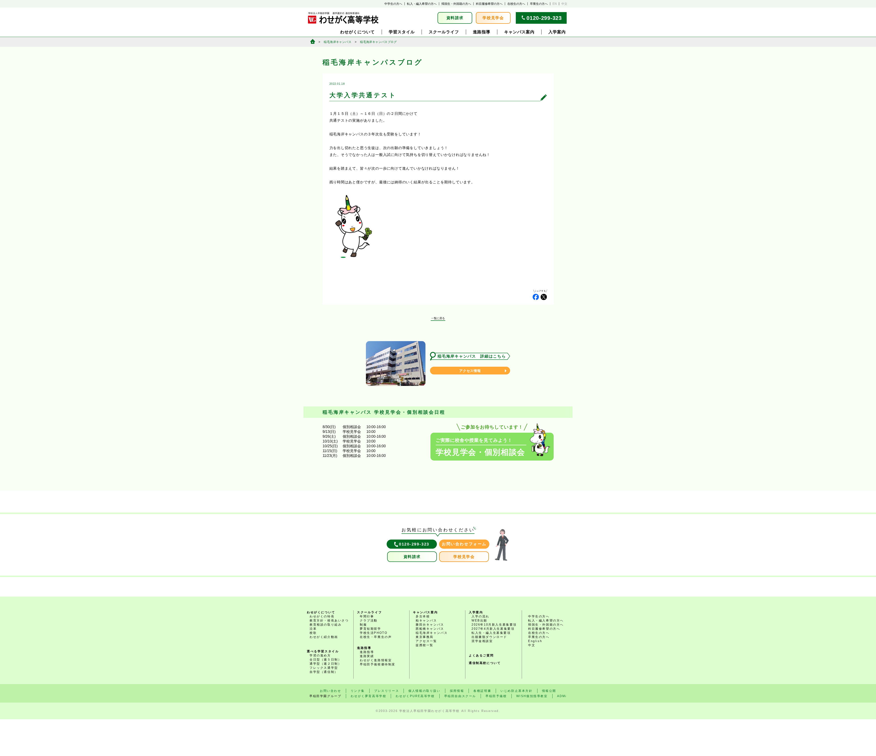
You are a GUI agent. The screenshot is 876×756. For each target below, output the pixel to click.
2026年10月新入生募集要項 (494, 624)
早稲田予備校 (496, 696)
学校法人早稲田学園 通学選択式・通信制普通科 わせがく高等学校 (343, 18)
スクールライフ (444, 32)
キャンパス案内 (519, 32)
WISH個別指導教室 (532, 696)
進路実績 (367, 656)
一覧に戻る (438, 318)
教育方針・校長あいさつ (329, 620)
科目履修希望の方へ (489, 3)
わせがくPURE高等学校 (415, 696)
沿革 (313, 628)
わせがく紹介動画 (324, 637)
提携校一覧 (424, 645)
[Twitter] (544, 297)
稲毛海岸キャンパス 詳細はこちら (472, 356)
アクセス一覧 (426, 641)
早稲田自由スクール (460, 696)
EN (555, 3)
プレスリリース (386, 691)
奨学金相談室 (482, 641)
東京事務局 (424, 637)
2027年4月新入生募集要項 (493, 628)
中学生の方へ (393, 3)
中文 (564, 3)
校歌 (313, 633)
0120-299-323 (544, 18)
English (535, 641)
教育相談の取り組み (326, 624)
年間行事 (367, 616)
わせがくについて (357, 32)
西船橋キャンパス (430, 628)
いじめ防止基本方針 (516, 691)
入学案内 (557, 32)
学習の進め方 (320, 655)
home (312, 41)
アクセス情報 (470, 371)
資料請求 (455, 18)
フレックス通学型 (324, 667)
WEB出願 (479, 620)
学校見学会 (493, 18)
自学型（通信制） (324, 672)
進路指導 (481, 32)
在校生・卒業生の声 (376, 637)
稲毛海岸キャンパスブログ (378, 42)
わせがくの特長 (322, 616)
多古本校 (423, 616)
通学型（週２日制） (326, 663)
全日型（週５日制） (326, 659)
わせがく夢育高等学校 (368, 696)
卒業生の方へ (539, 3)
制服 (363, 624)
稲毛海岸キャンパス (337, 42)
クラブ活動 (369, 620)
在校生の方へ (516, 3)
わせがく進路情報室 (376, 660)
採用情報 (457, 691)
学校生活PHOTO (373, 633)
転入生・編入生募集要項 (491, 633)
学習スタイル (402, 32)
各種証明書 (482, 691)
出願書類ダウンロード (489, 637)
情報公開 (549, 691)
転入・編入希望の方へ (422, 3)
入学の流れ (480, 616)
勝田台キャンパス (430, 624)
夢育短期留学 (370, 628)
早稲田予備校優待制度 (377, 664)
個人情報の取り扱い (424, 691)
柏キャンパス (426, 620)
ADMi (562, 696)
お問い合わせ (330, 691)
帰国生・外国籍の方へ (456, 3)
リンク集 (358, 691)
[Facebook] (536, 297)
